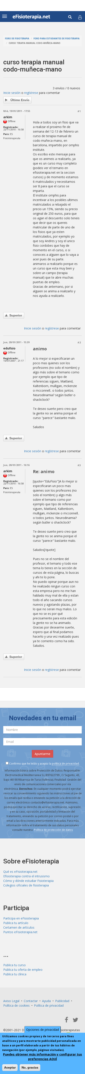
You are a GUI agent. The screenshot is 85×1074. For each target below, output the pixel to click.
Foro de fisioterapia (17, 38)
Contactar (31, 1001)
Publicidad (62, 1001)
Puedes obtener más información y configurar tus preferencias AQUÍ (42, 1056)
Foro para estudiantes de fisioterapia (57, 38)
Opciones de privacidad (42, 1029)
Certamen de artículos (18, 927)
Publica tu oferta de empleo (22, 970)
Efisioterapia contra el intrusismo (26, 876)
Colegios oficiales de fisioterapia (26, 885)
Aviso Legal (11, 1001)
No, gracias (30, 1067)
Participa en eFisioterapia (21, 918)
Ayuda (46, 1001)
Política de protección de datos (53, 830)
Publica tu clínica (14, 974)
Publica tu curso (14, 965)
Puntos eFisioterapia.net (20, 932)
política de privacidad (65, 763)
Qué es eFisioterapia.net (20, 872)
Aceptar (10, 1067)
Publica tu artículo (15, 923)
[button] (80, 17)
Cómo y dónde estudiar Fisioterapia (28, 881)
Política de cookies (16, 1005)
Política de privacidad (49, 1005)
